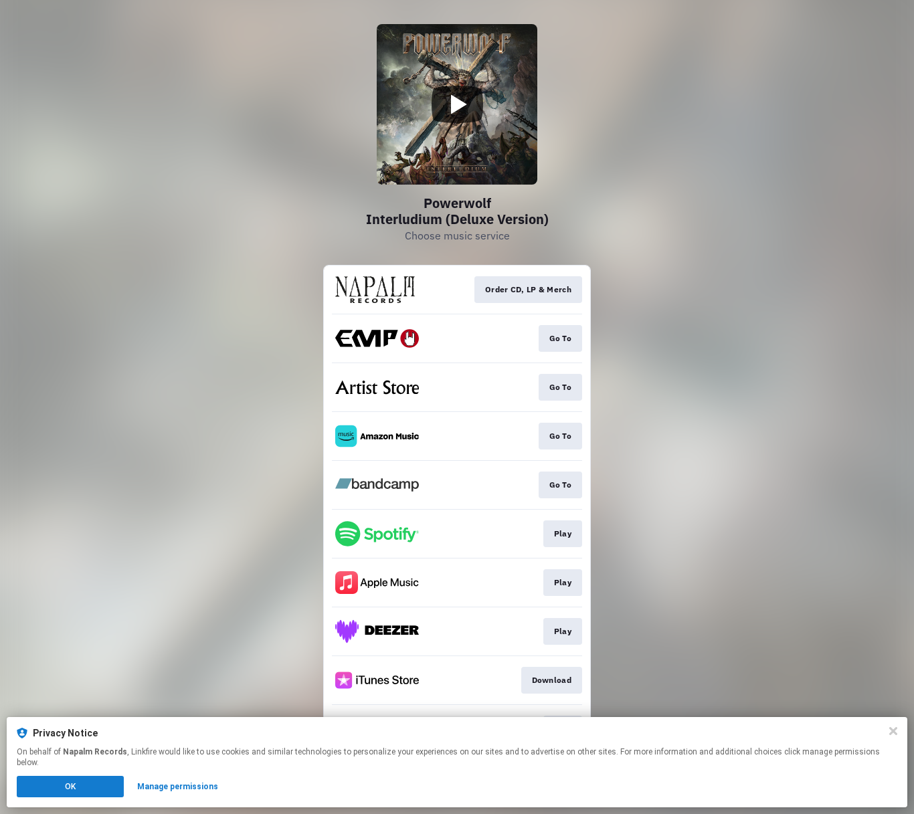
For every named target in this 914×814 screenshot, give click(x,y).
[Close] (893, 731)
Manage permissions (177, 786)
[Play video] (457, 104)
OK (70, 786)
